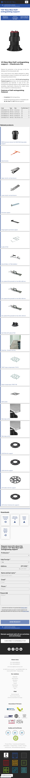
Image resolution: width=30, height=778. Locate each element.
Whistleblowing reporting (18, 747)
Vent (15, 688)
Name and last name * (8, 573)
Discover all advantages (5, 17)
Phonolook (15, 685)
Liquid (15, 683)
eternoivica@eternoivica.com (15, 666)
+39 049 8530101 (16, 662)
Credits (20, 745)
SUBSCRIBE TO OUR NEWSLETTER (15, 641)
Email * (3, 579)
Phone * (3, 586)
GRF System (15, 678)
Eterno (15, 681)
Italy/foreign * (5, 559)
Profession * (5, 553)
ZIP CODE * (24, 566)
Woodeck (15, 680)
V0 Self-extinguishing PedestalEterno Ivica (8, 2)
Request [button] (3, 593)
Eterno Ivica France (15, 696)
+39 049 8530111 (16, 664)
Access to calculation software (15, 18)
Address (4, 566)
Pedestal (15, 676)
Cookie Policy (13, 745)
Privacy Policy (8, 744)
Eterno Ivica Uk (15, 694)
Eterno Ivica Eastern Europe (15, 697)
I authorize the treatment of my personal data (14, 607)
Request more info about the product (24, 17)
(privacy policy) (24, 607)
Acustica (15, 686)
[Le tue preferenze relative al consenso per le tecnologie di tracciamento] (7, 775)
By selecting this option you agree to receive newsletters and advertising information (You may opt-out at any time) (15, 611)
